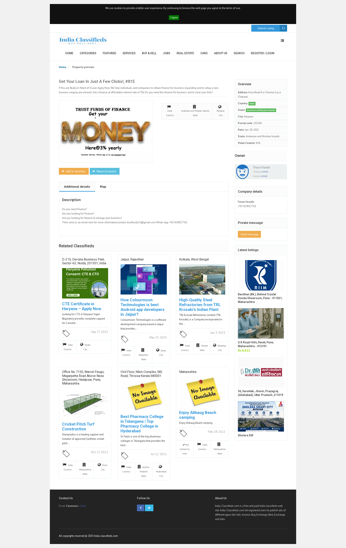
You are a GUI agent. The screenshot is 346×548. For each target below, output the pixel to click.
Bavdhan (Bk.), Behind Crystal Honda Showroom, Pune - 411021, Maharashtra (260, 298)
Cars (204, 53)
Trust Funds (261, 167)
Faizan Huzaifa (246, 201)
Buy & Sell (149, 53)
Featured (109, 53)
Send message (249, 234)
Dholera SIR (245, 435)
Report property (106, 171)
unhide (265, 171)
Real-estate (185, 53)
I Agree (174, 17)
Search (239, 53)
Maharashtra (187, 372)
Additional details (77, 186)
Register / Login (262, 53)
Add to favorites (75, 171)
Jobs (166, 53)
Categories (88, 53)
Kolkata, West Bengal (194, 259)
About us (220, 53)
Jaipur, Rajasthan (132, 259)
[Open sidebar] (282, 40)
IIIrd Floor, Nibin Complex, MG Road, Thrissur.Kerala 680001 (141, 374)
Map (103, 186)
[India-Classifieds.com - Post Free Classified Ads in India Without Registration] (83, 40)
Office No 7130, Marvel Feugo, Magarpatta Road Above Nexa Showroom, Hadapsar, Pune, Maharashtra (83, 377)
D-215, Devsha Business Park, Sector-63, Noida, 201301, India (84, 261)
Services (129, 53)
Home (69, 53)
